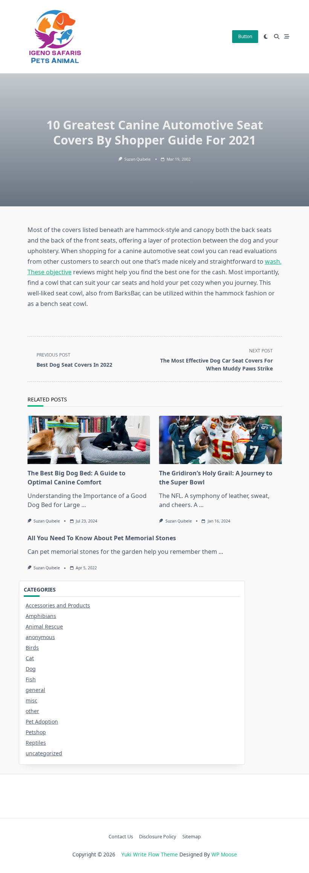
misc (31, 700)
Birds (32, 647)
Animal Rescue (44, 626)
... (83, 505)
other (32, 711)
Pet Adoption (42, 721)
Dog (31, 668)
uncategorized (44, 753)
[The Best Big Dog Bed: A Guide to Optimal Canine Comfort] (89, 440)
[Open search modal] (276, 36)
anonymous (40, 637)
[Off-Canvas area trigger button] (287, 36)
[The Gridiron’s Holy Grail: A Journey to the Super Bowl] (220, 440)
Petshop (36, 732)
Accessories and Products (58, 605)
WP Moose (224, 854)
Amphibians (41, 615)
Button (245, 36)
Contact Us (121, 836)
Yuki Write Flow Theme (149, 854)
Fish (31, 679)
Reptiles (36, 742)
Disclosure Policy (157, 836)
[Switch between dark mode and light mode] (266, 36)
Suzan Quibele (137, 159)
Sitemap (191, 836)
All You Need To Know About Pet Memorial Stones (102, 538)
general (35, 689)
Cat (30, 658)
